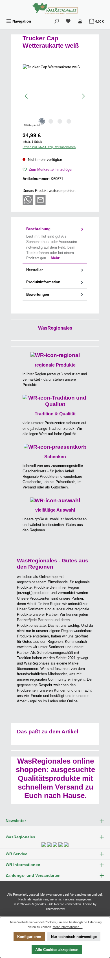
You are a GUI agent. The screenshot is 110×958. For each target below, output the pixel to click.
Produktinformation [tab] (43, 282)
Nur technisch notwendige (74, 937)
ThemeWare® (55, 909)
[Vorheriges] (27, 96)
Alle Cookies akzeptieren (56, 950)
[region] (55, 96)
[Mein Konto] (80, 21)
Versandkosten (80, 894)
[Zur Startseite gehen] (55, 8)
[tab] (55, 243)
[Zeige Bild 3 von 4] (60, 121)
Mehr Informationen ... (68, 927)
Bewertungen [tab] (37, 294)
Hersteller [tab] (34, 270)
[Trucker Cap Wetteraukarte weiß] (55, 96)
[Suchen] (57, 21)
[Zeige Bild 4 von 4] (69, 121)
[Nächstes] (83, 96)
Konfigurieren (29, 937)
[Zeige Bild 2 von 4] (51, 121)
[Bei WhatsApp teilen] (27, 200)
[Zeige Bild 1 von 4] (41, 121)
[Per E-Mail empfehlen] (40, 200)
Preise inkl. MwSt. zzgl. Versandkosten (49, 147)
